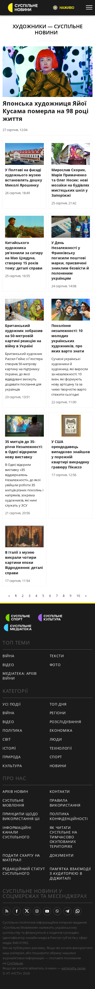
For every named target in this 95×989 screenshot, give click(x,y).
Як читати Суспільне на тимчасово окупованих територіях (63, 837)
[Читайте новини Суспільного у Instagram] (37, 911)
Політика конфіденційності (69, 816)
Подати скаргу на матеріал (21, 858)
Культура (12, 765)
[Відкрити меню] (90, 7)
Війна (8, 655)
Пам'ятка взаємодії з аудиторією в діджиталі (70, 873)
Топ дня (58, 704)
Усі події (12, 704)
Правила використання (65, 803)
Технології (61, 748)
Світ (7, 739)
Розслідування (65, 721)
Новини (58, 765)
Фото (55, 664)
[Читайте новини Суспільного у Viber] (57, 911)
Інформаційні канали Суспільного (17, 832)
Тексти (57, 655)
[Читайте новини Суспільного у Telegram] (67, 911)
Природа (12, 756)
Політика (12, 730)
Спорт (56, 756)
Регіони (58, 712)
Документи (62, 855)
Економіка (61, 730)
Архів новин (15, 791)
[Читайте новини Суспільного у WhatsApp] (77, 911)
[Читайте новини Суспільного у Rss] (7, 911)
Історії (9, 748)
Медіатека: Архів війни (20, 676)
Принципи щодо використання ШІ (21, 816)
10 (78, 596)
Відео (8, 664)
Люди (56, 739)
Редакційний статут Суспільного (24, 871)
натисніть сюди (73, 968)
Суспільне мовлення (13, 803)
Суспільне (15, 963)
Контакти (60, 791)
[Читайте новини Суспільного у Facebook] (17, 911)
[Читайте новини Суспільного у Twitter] (27, 911)
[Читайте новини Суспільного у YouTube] (47, 911)
